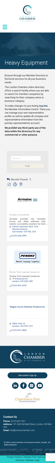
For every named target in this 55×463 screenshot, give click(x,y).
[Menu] (5, 27)
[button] (8, 179)
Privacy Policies (14, 457)
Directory (20, 460)
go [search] (29, 166)
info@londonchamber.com (22, 430)
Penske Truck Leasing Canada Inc (24, 272)
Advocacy (42, 457)
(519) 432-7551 (18, 421)
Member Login (33, 460)
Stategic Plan (30, 457)
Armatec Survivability (19, 215)
